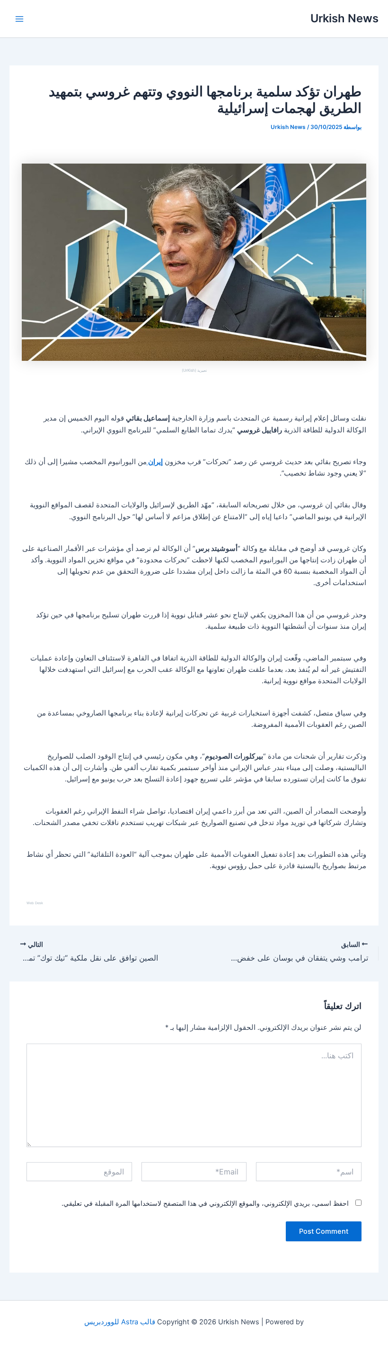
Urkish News (344, 18)
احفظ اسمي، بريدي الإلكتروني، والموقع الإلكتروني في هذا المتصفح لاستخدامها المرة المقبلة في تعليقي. (205, 1203)
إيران (155, 462)
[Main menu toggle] (19, 19)
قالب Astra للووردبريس (119, 1322)
